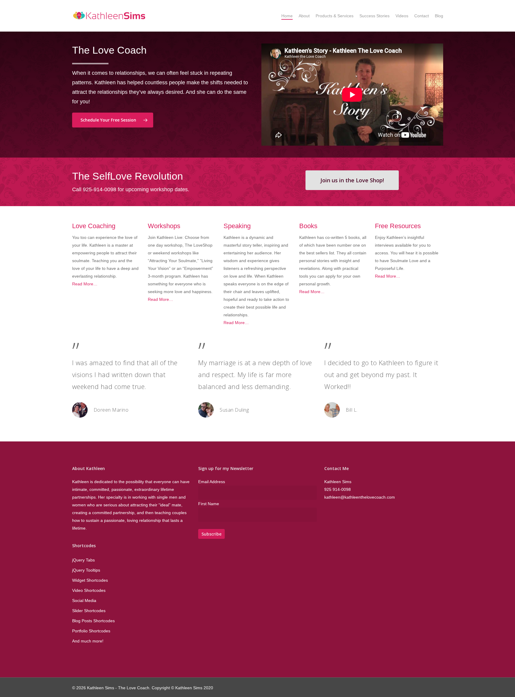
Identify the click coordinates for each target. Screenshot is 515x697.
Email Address (211, 481)
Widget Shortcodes (90, 580)
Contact (421, 15)
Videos (401, 15)
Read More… (84, 283)
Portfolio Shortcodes (91, 630)
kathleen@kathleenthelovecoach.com (359, 497)
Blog (439, 15)
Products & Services (334, 15)
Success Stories (374, 15)
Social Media (84, 600)
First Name (208, 503)
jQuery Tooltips (86, 570)
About (304, 15)
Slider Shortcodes (89, 610)
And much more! (87, 641)
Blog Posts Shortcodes (93, 620)
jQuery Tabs (83, 560)
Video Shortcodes (89, 590)
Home (287, 15)
